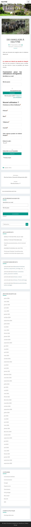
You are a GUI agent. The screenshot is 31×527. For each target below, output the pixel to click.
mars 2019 (6, 450)
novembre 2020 (8, 403)
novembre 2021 (8, 377)
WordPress (21, 523)
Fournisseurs (7, 489)
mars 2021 (6, 393)
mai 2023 (6, 349)
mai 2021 (6, 390)
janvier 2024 (7, 336)
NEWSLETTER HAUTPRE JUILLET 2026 (13, 236)
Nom (4, 116)
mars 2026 (6, 301)
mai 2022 (6, 365)
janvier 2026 (7, 304)
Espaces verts (7, 167)
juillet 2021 (6, 384)
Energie (6, 483)
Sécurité (6, 498)
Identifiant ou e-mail (8, 76)
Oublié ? (5, 216)
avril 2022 (6, 368)
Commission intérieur (9, 476)
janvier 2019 (7, 457)
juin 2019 (6, 441)
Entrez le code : (7, 141)
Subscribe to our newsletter (10, 151)
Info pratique (7, 492)
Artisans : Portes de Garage (20, 280)
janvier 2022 (7, 371)
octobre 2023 (7, 339)
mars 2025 (6, 311)
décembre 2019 (7, 431)
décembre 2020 (7, 400)
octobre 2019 (7, 435)
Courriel (5, 127)
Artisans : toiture (17, 277)
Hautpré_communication (16, 46)
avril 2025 (6, 308)
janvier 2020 (7, 428)
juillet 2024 (6, 323)
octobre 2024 (7, 317)
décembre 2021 (7, 374)
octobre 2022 (7, 358)
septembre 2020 (8, 409)
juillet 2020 (6, 412)
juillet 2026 (6, 298)
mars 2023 (6, 355)
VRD (5, 502)
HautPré (4, 2)
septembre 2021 (8, 381)
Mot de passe (6, 82)
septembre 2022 (8, 361)
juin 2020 (6, 415)
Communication (8, 479)
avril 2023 (6, 352)
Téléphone (6, 122)
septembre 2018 (8, 460)
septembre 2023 (8, 342)
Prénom (5, 110)
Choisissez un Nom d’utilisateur (12, 105)
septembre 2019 (8, 438)
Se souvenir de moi (15, 90)
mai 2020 (6, 419)
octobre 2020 (7, 406)
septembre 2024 (8, 320)
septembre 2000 (8, 463)
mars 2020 (6, 425)
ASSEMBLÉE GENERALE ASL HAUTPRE (13, 248)
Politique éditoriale (9, 515)
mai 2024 (6, 327)
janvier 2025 (7, 314)
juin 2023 (6, 346)
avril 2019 (6, 447)
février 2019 (7, 454)
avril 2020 (6, 422)
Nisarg (15, 525)
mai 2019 (6, 444)
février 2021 (7, 396)
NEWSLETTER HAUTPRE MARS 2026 (13, 240)
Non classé (6, 495)
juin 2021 (6, 387)
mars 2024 (6, 330)
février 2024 (7, 333)
